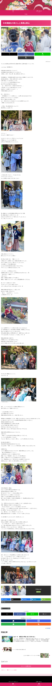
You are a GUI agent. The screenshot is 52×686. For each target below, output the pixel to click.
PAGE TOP (49, 664)
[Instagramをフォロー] (38, 620)
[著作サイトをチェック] (13, 620)
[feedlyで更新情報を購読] (13, 624)
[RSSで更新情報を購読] (38, 624)
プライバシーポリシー (13, 681)
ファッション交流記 (6, 608)
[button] (26, 57)
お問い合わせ (39, 681)
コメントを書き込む (26, 666)
